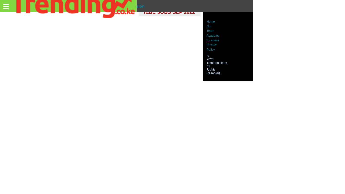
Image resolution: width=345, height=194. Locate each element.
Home (211, 21)
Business (213, 40)
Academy (213, 35)
